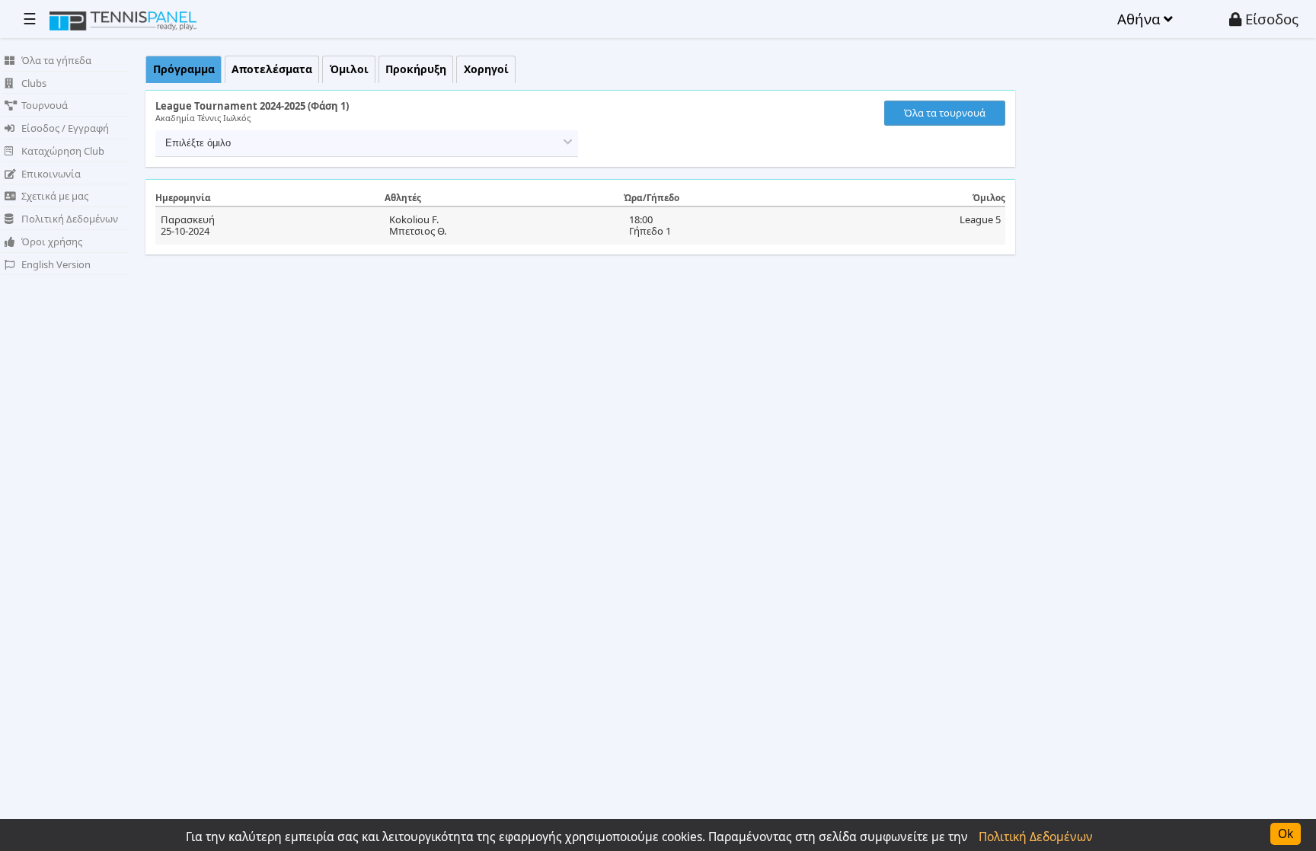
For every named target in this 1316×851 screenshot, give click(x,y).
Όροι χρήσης (51, 241)
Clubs (33, 83)
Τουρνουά (44, 105)
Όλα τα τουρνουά (944, 113)
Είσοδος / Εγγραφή (65, 128)
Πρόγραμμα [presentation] (184, 69)
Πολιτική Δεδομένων (69, 219)
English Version (56, 264)
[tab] (183, 70)
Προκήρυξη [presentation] (415, 69)
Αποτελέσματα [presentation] (272, 69)
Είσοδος (1269, 18)
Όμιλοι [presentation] (349, 69)
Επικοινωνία (51, 174)
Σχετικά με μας (54, 196)
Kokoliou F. (414, 219)
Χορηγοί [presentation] (486, 69)
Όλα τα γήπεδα (56, 60)
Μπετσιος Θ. (417, 231)
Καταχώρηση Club (62, 151)
